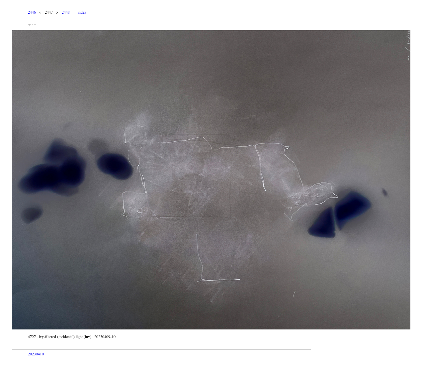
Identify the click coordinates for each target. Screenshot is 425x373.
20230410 (36, 353)
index (82, 12)
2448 (66, 12)
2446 (32, 12)
